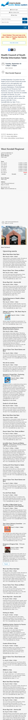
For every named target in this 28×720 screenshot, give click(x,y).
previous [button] (3, 174)
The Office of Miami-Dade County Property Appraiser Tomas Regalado (13, 505)
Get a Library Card (14, 12)
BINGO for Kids (7, 670)
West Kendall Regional (13, 73)
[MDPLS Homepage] (14, 4)
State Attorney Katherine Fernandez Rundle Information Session (13, 328)
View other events (14, 42)
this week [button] (14, 174)
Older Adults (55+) (10, 134)
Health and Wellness (11, 138)
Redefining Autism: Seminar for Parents (14, 625)
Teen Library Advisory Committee (14, 524)
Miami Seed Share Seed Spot (11, 254)
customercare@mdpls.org (7, 152)
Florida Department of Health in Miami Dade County (14, 299)
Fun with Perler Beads (9, 493)
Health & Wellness (14, 136)
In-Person (8, 136)
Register (6, 564)
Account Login (14, 9)
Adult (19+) (16, 134)
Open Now (14, 15)
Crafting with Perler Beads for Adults (13, 465)
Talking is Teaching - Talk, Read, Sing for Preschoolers (14, 312)
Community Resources (20, 138)
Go (24, 19)
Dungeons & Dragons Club (14, 544)
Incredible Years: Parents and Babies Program (14, 444)
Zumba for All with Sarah (10, 403)
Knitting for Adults (8, 613)
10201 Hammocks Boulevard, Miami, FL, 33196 (11, 222)
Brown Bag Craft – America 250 (12, 282)
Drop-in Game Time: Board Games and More (14, 350)
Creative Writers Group (9, 643)
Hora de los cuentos (8, 363)
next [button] (25, 174)
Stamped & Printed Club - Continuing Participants (13, 375)
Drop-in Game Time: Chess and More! (13, 270)
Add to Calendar (9, 68)
